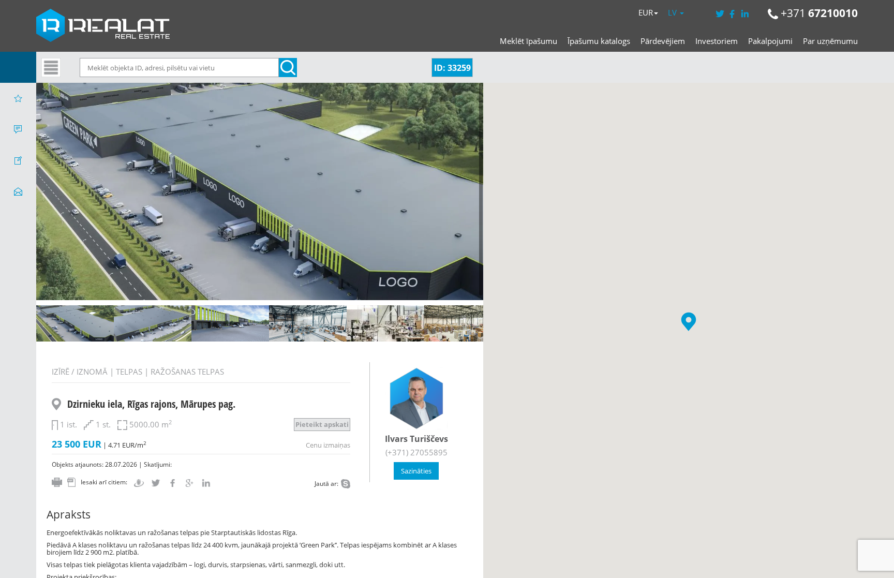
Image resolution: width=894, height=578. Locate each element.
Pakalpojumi (770, 41)
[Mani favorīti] (18, 98)
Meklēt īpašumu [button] (528, 41)
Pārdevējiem (662, 41)
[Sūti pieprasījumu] (18, 191)
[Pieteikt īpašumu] (18, 160)
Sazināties (416, 471)
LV (673, 12)
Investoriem (716, 41)
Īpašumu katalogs (599, 41)
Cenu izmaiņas (328, 445)
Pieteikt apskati (322, 424)
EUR (645, 12)
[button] (688, 321)
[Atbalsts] (18, 129)
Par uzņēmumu (830, 41)
